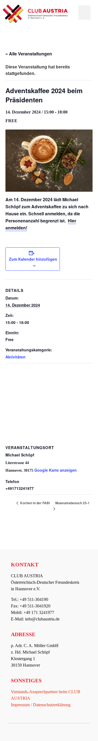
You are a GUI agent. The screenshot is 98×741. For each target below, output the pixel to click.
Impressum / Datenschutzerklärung (41, 704)
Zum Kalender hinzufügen (33, 259)
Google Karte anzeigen (55, 470)
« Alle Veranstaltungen (28, 54)
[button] (84, 12)
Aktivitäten (15, 357)
